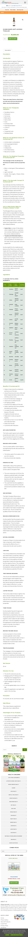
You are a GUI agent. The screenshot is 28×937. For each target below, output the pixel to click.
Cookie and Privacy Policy (16, 934)
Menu (2, 12)
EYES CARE (13, 808)
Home (2, 918)
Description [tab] (8, 50)
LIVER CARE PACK (13, 858)
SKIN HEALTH (13, 839)
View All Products (5, 921)
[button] (22, 20)
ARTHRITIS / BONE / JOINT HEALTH (13, 781)
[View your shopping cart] (25, 2)
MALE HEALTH (13, 832)
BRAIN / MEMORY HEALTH (13, 784)
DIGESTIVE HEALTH (13, 798)
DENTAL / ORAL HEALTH (13, 794)
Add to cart (12, 38)
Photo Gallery (13, 9)
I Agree (7, 934)
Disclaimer (3, 927)
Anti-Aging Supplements (14, 777)
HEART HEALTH (13, 818)
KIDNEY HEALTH (13, 822)
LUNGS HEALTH (13, 829)
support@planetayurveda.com (16, 5)
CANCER (13, 787)
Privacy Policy (4, 925)
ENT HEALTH (13, 805)
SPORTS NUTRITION (13, 842)
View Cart (7, 9)
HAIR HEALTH (13, 815)
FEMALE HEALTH (13, 812)
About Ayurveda (20, 9)
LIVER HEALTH (13, 825)
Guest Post (4, 923)
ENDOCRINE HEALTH (13, 801)
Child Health (13, 791)
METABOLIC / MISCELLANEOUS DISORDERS (13, 836)
